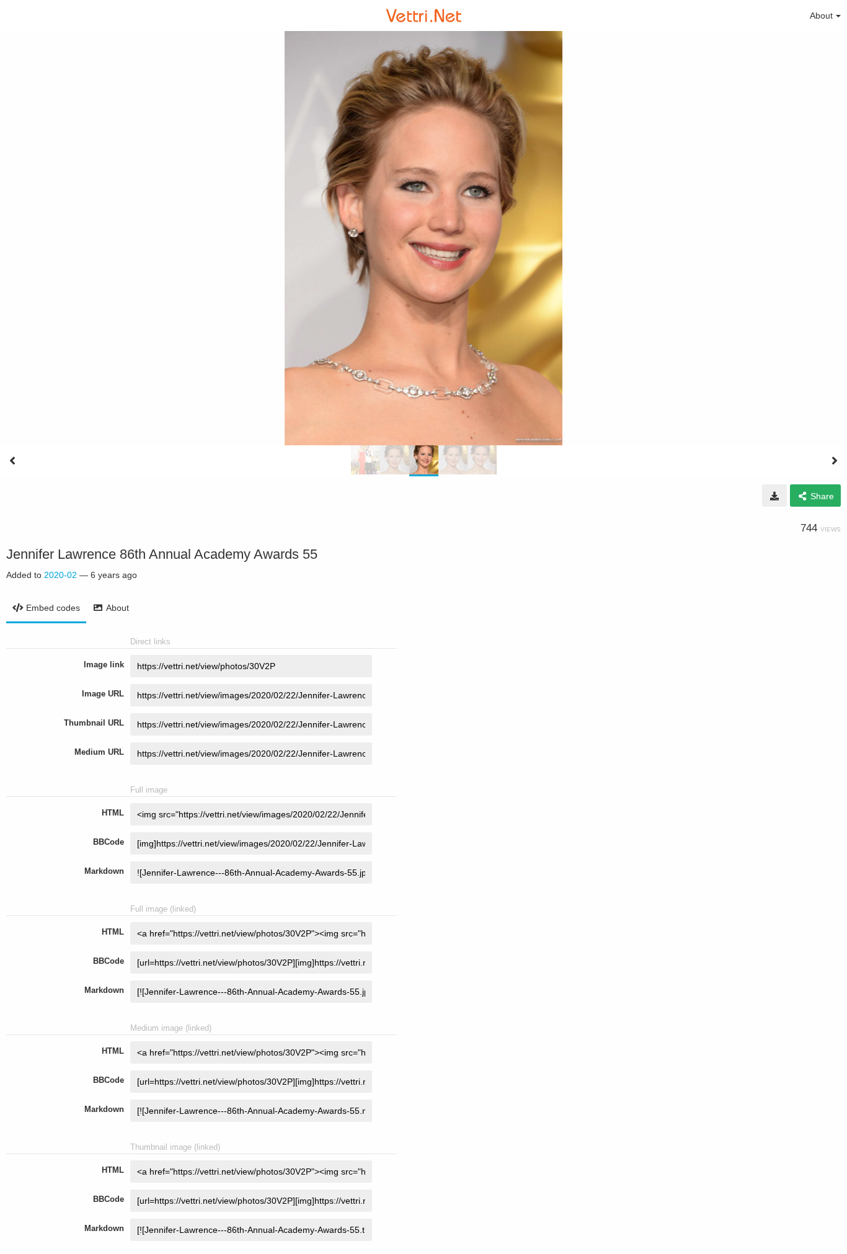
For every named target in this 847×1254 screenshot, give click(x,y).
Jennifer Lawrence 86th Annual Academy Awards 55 (161, 554)
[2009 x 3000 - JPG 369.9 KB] (774, 495)
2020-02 (60, 575)
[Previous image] (12, 460)
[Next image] (834, 460)
